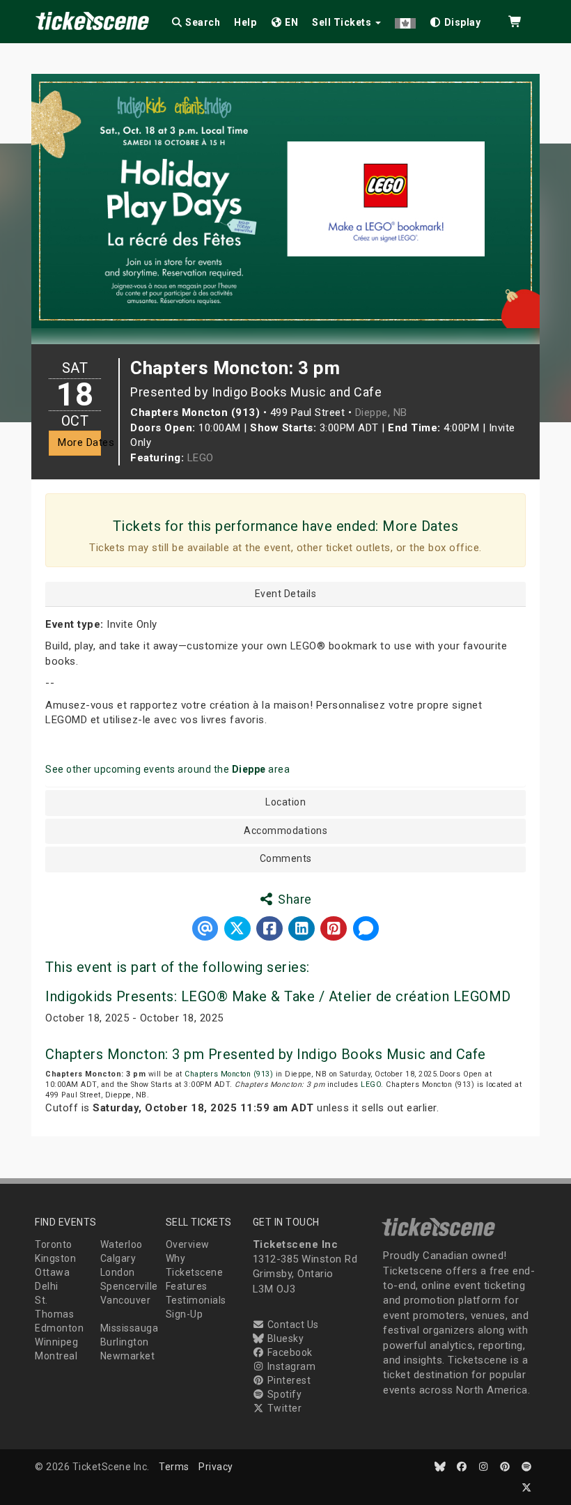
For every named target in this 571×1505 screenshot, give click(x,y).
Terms (174, 1466)
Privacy (215, 1466)
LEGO (200, 458)
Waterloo (121, 1244)
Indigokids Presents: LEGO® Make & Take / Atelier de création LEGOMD (278, 996)
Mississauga (129, 1328)
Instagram (290, 1366)
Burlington (124, 1342)
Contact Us (292, 1324)
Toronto (53, 1244)
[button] (405, 19)
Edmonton (59, 1328)
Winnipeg (56, 1342)
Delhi (46, 1286)
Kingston (55, 1258)
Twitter (283, 1408)
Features (187, 1286)
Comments (286, 859)
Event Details (286, 594)
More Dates (79, 442)
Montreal (56, 1355)
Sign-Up (184, 1314)
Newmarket (127, 1355)
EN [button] (291, 22)
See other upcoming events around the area (167, 769)
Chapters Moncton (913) (229, 1074)
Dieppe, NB (381, 412)
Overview (188, 1244)
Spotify (283, 1394)
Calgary (118, 1258)
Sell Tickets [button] (343, 22)
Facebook (289, 1352)
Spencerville (129, 1286)
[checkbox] (455, 19)
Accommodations (285, 831)
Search (202, 22)
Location (285, 802)
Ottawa (52, 1272)
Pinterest (288, 1380)
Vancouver (125, 1300)
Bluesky (284, 1338)
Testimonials (196, 1300)
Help (245, 22)
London (117, 1272)
